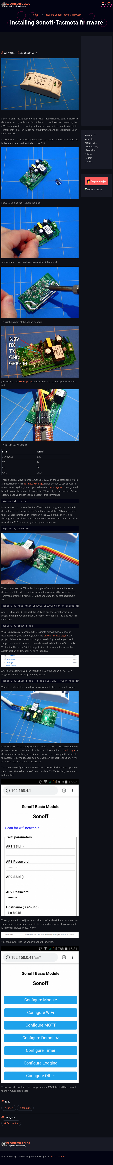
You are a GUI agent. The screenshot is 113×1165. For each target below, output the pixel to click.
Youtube (89, 139)
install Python (56, 487)
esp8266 (26, 1107)
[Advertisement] (51, 42)
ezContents (10, 52)
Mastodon (90, 150)
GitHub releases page (55, 635)
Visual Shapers (57, 1156)
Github (88, 161)
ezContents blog (18, 3)
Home (35, 14)
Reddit (88, 157)
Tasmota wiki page (33, 483)
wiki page (70, 750)
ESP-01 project (26, 381)
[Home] (3, 4)
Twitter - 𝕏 (90, 135)
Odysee (89, 154)
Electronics (12, 1123)
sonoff (9, 1107)
